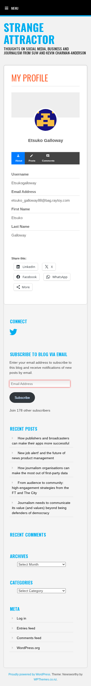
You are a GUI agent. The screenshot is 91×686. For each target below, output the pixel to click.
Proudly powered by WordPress (29, 674)
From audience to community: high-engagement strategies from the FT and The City (40, 488)
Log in (21, 618)
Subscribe (22, 397)
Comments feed (29, 638)
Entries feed (26, 628)
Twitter (13, 332)
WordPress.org (28, 648)
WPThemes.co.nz (45, 679)
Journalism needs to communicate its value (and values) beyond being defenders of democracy (41, 508)
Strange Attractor (29, 33)
